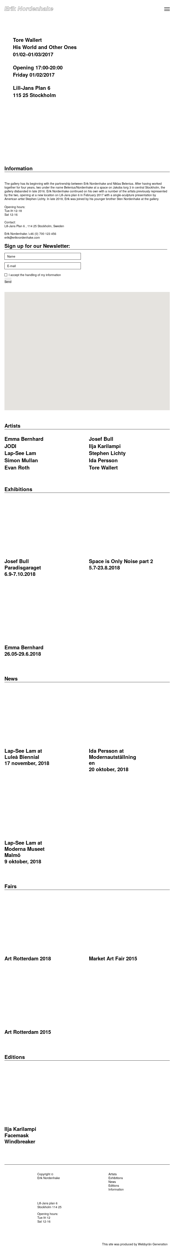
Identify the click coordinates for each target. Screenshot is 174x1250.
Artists (12, 425)
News (11, 678)
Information (18, 168)
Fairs (10, 886)
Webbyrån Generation (153, 1244)
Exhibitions (18, 489)
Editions (14, 1056)
